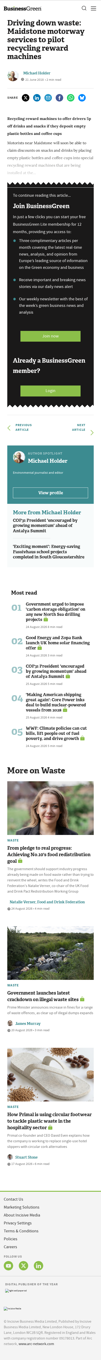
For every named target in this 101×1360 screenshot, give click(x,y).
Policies (10, 1239)
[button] (84, 8)
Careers (10, 1247)
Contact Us (13, 1199)
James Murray (28, 1023)
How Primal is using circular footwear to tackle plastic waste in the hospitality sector (49, 1121)
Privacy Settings (18, 1223)
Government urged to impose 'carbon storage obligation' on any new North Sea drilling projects (55, 611)
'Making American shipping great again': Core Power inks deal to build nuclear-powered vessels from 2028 (56, 702)
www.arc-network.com (36, 1344)
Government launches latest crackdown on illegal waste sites (43, 996)
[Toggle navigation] (92, 8)
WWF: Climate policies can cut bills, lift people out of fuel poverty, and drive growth (56, 733)
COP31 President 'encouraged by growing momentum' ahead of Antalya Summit (45, 526)
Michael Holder (36, 73)
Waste (13, 840)
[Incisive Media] (12, 1308)
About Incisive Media (22, 1215)
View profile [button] (50, 493)
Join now (50, 336)
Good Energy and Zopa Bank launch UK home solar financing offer (58, 643)
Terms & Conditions (21, 1231)
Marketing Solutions (21, 1207)
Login (50, 390)
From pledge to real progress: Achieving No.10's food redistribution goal (48, 854)
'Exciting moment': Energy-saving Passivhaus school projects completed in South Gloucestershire (48, 552)
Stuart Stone (26, 1157)
